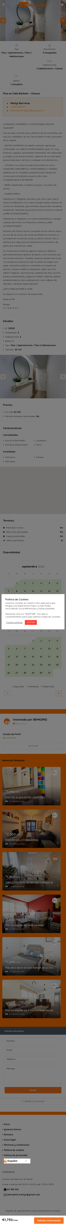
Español (12, 1161)
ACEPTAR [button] (31, 622)
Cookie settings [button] (14, 622)
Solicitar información (48, 1220)
